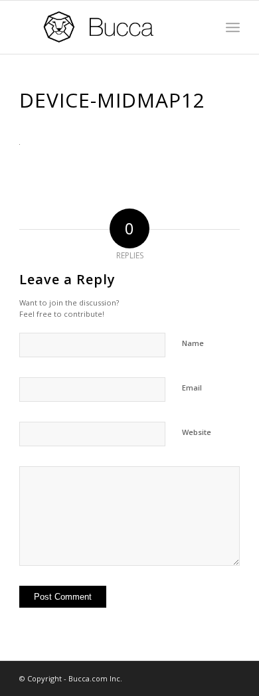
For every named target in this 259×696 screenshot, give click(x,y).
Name (193, 343)
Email (192, 387)
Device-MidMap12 (112, 100)
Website (196, 432)
